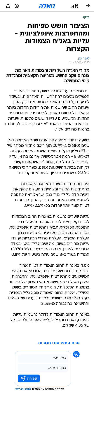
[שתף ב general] (8, 5)
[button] (74, 6)
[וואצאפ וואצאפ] (16, 6)
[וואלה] (47, 6)
